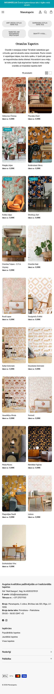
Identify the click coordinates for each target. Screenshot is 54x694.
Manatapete (12, 683)
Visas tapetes (8, 639)
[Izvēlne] (3, 10)
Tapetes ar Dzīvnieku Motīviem (14, 31)
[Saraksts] (50, 70)
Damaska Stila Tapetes (40, 21)
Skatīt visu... (40, 31)
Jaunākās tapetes (10, 635)
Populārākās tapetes (11, 630)
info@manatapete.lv (19, 592)
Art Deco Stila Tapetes (14, 21)
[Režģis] (46, 70)
